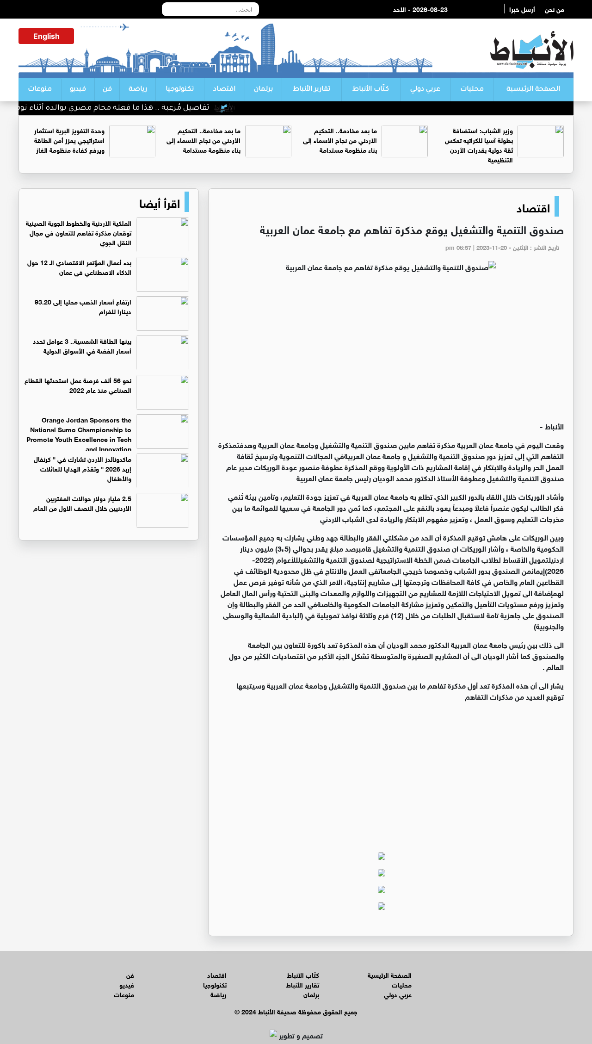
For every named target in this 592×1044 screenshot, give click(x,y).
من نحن (554, 8)
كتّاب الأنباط (370, 89)
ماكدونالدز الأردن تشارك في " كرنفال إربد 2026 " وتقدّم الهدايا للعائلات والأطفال (82, 468)
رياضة (138, 89)
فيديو (78, 89)
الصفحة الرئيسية (533, 89)
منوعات (40, 89)
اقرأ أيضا (159, 202)
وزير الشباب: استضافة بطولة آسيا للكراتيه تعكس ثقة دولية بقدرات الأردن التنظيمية (479, 144)
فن (107, 89)
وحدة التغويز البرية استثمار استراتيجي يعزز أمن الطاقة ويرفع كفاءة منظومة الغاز (69, 139)
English (46, 36)
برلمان (263, 89)
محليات (472, 89)
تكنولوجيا (180, 89)
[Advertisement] (390, 351)
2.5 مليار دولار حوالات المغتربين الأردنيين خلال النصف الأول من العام (82, 502)
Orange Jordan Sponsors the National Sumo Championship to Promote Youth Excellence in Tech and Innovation (78, 433)
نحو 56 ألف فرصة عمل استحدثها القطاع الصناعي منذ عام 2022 (78, 384)
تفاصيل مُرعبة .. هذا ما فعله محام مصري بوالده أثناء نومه (128, 108)
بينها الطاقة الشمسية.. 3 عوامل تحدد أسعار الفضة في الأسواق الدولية (82, 345)
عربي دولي (425, 89)
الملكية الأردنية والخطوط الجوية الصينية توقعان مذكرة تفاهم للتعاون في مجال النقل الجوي (78, 232)
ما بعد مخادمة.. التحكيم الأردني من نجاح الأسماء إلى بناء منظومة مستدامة (340, 139)
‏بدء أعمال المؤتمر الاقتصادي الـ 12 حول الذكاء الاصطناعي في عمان (79, 266)
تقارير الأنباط (311, 89)
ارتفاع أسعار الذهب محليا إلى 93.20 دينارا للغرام (83, 306)
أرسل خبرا (522, 8)
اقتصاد (224, 89)
